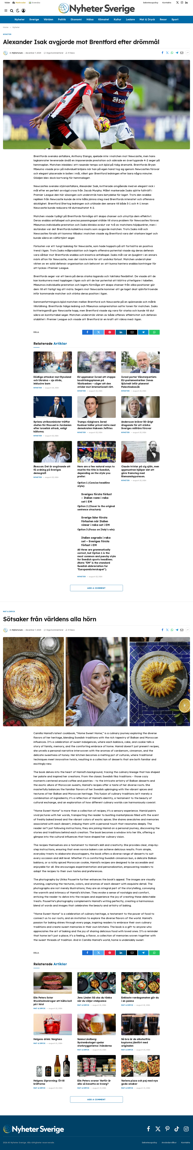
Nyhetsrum (17, 53)
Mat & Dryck (147, 19)
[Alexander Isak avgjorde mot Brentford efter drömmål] (96, 104)
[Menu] (6, 10)
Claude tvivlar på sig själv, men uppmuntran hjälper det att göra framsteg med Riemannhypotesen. (140, 471)
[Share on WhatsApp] (172, 52)
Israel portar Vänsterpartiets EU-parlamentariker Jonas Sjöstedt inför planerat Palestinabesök (139, 381)
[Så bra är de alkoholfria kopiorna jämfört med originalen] (140, 1024)
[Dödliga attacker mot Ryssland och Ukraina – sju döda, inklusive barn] (52, 362)
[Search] (11, 10)
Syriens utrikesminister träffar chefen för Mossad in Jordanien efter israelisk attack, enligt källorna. (52, 426)
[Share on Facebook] (162, 52)
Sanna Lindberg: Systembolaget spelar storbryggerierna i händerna (94, 1042)
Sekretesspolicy (150, 2)
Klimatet (103, 19)
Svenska (35, 2)
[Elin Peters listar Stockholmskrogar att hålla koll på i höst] (52, 983)
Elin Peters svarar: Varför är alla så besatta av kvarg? (94, 1082)
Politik (62, 19)
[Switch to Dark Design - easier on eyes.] (17, 10)
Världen (48, 19)
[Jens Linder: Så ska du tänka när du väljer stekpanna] (96, 983)
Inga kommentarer (54, 53)
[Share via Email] (181, 52)
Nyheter (20, 19)
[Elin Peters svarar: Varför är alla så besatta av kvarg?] (96, 1066)
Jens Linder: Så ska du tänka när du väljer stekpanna (94, 999)
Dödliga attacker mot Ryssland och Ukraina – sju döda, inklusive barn (52, 380)
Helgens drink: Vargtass (47, 1039)
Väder (7, 2)
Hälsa (90, 19)
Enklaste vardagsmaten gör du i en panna (140, 999)
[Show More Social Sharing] (187, 52)
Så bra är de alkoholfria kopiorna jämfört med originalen (135, 1042)
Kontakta (166, 2)
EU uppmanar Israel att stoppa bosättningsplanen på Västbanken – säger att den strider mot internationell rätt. (96, 381)
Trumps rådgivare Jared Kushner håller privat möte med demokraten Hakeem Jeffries (96, 425)
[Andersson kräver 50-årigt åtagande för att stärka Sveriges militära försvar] (140, 407)
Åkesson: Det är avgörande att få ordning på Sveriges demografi (51, 470)
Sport (175, 19)
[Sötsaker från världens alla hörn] (96, 681)
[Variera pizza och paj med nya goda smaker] (140, 1066)
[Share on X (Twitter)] (167, 52)
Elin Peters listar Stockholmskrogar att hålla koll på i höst (52, 1001)
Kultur (117, 19)
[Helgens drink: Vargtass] (52, 1024)
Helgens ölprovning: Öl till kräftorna (49, 1082)
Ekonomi (76, 19)
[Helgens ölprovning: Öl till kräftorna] (52, 1066)
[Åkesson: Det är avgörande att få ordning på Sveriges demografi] (52, 452)
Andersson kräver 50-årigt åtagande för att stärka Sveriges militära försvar (137, 425)
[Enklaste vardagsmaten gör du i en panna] (140, 983)
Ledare (130, 19)
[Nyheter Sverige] (96, 10)
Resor (163, 19)
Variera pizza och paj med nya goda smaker (139, 1082)
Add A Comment (96, 588)
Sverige (34, 19)
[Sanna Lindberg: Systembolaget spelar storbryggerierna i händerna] (96, 1024)
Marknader (21, 2)
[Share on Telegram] (177, 52)
